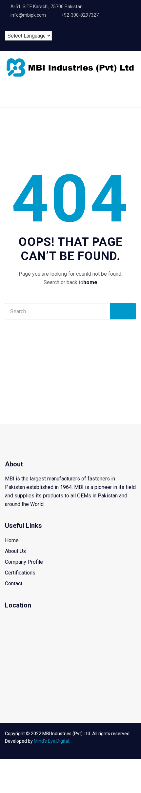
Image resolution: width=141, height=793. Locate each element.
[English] (8, 25)
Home (12, 540)
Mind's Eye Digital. (52, 741)
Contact (13, 583)
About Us (15, 551)
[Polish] (39, 25)
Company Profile (24, 562)
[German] (29, 25)
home (90, 282)
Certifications (20, 573)
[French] (18, 25)
